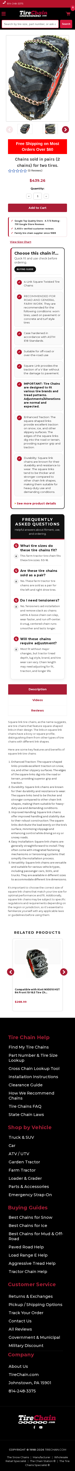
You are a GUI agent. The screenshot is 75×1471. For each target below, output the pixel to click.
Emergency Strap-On (30, 1194)
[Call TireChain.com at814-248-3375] (4, 4)
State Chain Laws (26, 1114)
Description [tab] (38, 689)
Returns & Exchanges (31, 1296)
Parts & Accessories (29, 1186)
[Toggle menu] (5, 13)
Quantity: (37, 188)
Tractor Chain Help (28, 1271)
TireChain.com (24, 1374)
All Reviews (20, 1329)
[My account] (61, 13)
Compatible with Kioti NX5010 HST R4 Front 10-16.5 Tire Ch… (37, 991)
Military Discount (26, 1345)
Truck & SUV (21, 1137)
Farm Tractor (22, 1170)
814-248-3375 (15, 3)
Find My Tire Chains (29, 1047)
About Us (18, 1366)
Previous (9, 129)
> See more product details (35, 503)
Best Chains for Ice (28, 1225)
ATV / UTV (19, 1153)
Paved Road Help (26, 1247)
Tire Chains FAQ (25, 1106)
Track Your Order (26, 1312)
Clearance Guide (26, 1085)
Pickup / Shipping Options (35, 1304)
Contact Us (20, 1321)
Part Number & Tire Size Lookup (33, 1058)
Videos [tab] (37, 700)
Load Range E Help (28, 1255)
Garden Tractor (24, 1162)
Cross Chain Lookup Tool (34, 1068)
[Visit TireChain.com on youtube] (41, 1428)
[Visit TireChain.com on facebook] (34, 1428)
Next (65, 129)
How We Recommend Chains (31, 1096)
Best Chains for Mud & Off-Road (36, 1236)
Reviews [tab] (37, 710)
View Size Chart (20, 241)
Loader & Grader (25, 1178)
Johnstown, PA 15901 (30, 1382)
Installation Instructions (33, 1076)
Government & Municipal (34, 1337)
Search (66, 24)
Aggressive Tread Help (32, 1263)
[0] (68, 13)
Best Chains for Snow (30, 1217)
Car (12, 1145)
